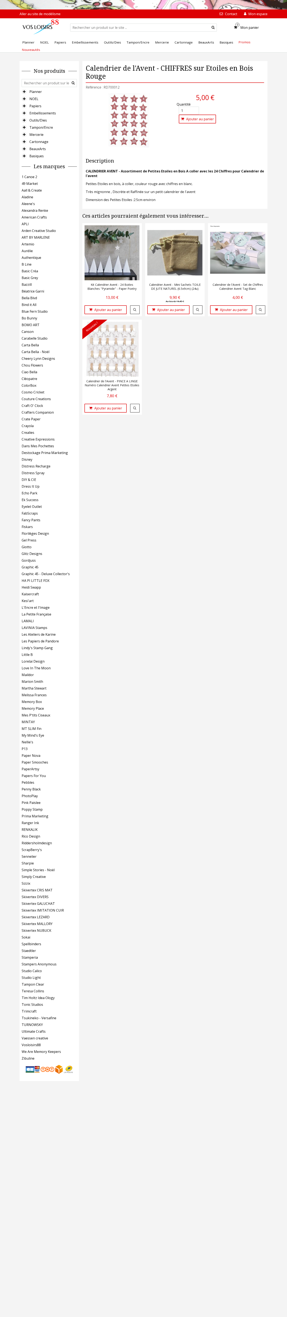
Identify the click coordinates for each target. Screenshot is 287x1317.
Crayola (28, 426)
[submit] (213, 27)
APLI (25, 224)
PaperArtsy (30, 769)
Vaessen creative (35, 1038)
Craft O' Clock (32, 405)
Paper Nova (31, 755)
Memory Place (33, 708)
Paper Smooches (35, 762)
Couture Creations (36, 399)
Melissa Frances (34, 695)
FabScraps (30, 513)
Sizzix (26, 883)
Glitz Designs (32, 553)
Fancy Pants (31, 520)
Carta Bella (30, 345)
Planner (35, 91)
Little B (27, 654)
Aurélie (27, 251)
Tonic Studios (32, 1004)
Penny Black (31, 789)
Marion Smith (32, 681)
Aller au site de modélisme (40, 14)
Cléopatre (29, 378)
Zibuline (28, 1058)
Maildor (28, 674)
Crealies (28, 432)
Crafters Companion (38, 412)
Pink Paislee (31, 802)
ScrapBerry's (32, 849)
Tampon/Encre (41, 127)
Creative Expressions (38, 439)
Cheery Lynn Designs (38, 358)
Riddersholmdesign (37, 843)
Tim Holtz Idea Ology (38, 997)
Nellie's (27, 742)
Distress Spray (33, 473)
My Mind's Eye (33, 735)
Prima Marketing (35, 816)
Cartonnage (38, 141)
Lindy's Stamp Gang (37, 648)
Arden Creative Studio (39, 230)
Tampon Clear (33, 984)
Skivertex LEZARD (36, 917)
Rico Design (31, 836)
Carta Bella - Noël (35, 351)
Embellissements (42, 113)
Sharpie (28, 863)
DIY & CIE (29, 479)
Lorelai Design (33, 661)
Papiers (35, 106)
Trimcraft (29, 1011)
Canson (28, 331)
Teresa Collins (33, 991)
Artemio (28, 244)
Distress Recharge (36, 466)
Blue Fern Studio (35, 311)
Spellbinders (31, 944)
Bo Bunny (29, 318)
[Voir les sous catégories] (24, 91)
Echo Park (29, 493)
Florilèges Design (35, 533)
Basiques (36, 156)
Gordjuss (29, 560)
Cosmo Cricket (33, 392)
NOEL (33, 99)
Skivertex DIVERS (35, 897)
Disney (27, 459)
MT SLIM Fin (31, 728)
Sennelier (29, 856)
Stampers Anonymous (39, 964)
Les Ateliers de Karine (39, 634)
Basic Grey (30, 277)
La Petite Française (36, 614)
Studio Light (31, 977)
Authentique (31, 257)
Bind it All (29, 304)
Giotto (27, 547)
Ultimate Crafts (34, 1031)
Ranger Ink (30, 823)
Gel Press (29, 540)
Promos (244, 42)
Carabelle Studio (34, 338)
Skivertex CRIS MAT (37, 890)
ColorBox (29, 385)
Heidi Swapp (31, 587)
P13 (25, 749)
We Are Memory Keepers (41, 1051)
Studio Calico (32, 971)
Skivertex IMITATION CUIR (43, 910)
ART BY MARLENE (36, 237)
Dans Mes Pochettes (38, 446)
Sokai (26, 937)
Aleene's (28, 203)
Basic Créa (30, 271)
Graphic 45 (30, 567)
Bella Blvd (29, 298)
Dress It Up (30, 486)
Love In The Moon (36, 668)
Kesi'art (28, 600)
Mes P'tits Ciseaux (36, 715)
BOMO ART (30, 325)
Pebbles (28, 782)
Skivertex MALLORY (37, 923)
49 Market (30, 183)
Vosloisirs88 (31, 1045)
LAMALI (28, 621)
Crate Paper (31, 419)
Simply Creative (34, 876)
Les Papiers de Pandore (40, 641)
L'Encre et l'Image (36, 607)
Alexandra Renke (35, 210)
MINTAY (28, 722)
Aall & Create (32, 190)
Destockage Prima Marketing (45, 452)
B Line (27, 264)
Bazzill (27, 284)
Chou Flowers (32, 365)
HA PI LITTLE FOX (35, 580)
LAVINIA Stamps (34, 627)
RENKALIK (30, 829)
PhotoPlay (30, 796)
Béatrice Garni (33, 291)
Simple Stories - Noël (38, 870)
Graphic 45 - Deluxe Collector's (46, 574)
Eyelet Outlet (32, 506)
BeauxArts (37, 149)
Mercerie (36, 134)
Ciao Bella (29, 372)
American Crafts (34, 217)
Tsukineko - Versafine (39, 1018)
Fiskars (27, 526)
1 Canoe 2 (29, 177)
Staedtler (29, 950)
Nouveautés (31, 50)
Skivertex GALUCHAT (38, 903)
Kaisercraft (30, 594)
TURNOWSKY (32, 1024)
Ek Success (30, 500)
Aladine (27, 197)
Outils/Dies (38, 120)
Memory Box (32, 701)
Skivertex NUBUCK (36, 930)
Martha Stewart (34, 688)
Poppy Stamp (32, 809)
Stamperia (30, 957)
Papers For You (34, 775)
